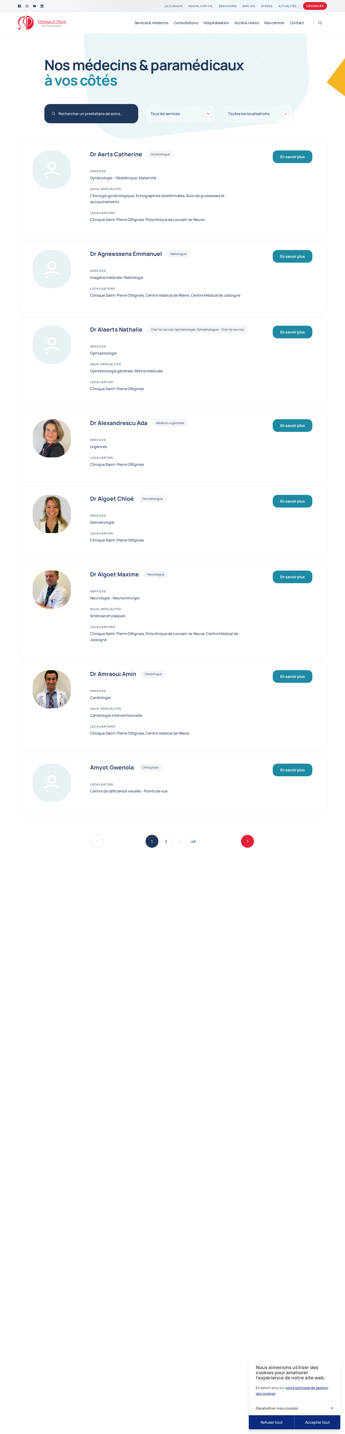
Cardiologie (100, 697)
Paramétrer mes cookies (277, 1408)
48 (195, 843)
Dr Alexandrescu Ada (118, 423)
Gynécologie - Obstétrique (113, 177)
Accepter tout (317, 1422)
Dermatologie (102, 522)
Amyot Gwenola (112, 767)
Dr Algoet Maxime (114, 574)
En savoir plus (292, 156)
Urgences (315, 6)
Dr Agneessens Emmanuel (126, 254)
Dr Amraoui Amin (113, 674)
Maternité (147, 177)
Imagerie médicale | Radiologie (116, 277)
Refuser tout (272, 1422)
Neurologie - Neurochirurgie (114, 598)
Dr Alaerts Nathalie (116, 329)
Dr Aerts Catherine (116, 154)
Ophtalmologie (103, 353)
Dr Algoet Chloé (112, 498)
